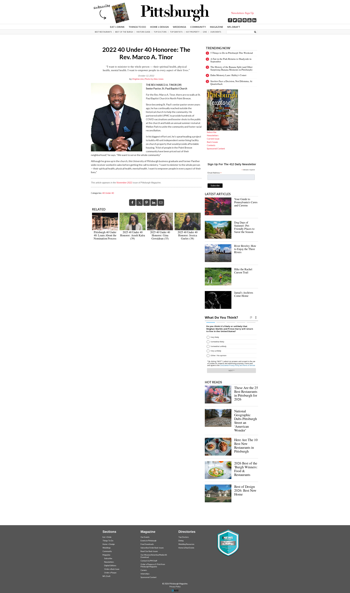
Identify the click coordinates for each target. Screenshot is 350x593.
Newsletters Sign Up (242, 13)
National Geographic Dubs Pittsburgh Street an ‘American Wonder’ (245, 421)
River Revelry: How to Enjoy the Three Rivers (245, 249)
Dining (180, 541)
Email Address (214, 172)
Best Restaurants (103, 32)
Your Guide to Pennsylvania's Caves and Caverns (245, 202)
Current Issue (213, 138)
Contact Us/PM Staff (149, 561)
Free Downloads (147, 544)
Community (198, 26)
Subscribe (211, 132)
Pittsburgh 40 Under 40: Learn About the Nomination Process (105, 235)
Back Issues (212, 142)
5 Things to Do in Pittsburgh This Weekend (231, 52)
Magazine (216, 26)
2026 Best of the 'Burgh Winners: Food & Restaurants (245, 469)
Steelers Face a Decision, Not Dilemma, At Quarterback (231, 82)
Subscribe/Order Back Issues (152, 548)
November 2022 (124, 182)
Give (205, 32)
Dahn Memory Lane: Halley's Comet (228, 75)
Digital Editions (110, 565)
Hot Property (192, 32)
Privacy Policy (175, 586)
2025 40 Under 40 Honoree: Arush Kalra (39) (132, 235)
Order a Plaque (110, 573)
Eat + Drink (117, 26)
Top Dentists (176, 32)
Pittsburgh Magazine (175, 13)
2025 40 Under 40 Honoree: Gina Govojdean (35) (160, 235)
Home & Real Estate (186, 548)
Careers (144, 570)
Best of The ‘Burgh (124, 32)
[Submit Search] (255, 31)
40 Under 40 (108, 193)
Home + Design (159, 26)
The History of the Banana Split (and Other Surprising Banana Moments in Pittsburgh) (231, 68)
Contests (211, 145)
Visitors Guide (143, 32)
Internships (145, 574)
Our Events (215, 32)
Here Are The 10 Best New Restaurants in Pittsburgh (246, 445)
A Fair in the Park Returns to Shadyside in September (230, 60)
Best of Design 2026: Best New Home (245, 490)
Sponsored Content (216, 148)
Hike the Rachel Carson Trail (243, 270)
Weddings (179, 26)
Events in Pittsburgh (148, 541)
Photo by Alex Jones (154, 79)
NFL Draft (233, 26)
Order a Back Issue (111, 569)
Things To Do (137, 26)
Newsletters (212, 135)
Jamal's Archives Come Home (243, 294)
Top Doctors (160, 32)
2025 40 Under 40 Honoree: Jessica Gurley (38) (187, 235)
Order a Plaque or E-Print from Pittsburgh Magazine (153, 565)
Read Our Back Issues (149, 551)
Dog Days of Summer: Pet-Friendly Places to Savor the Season (244, 227)
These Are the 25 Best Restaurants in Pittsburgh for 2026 (246, 393)
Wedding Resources (186, 544)
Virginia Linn (138, 79)
